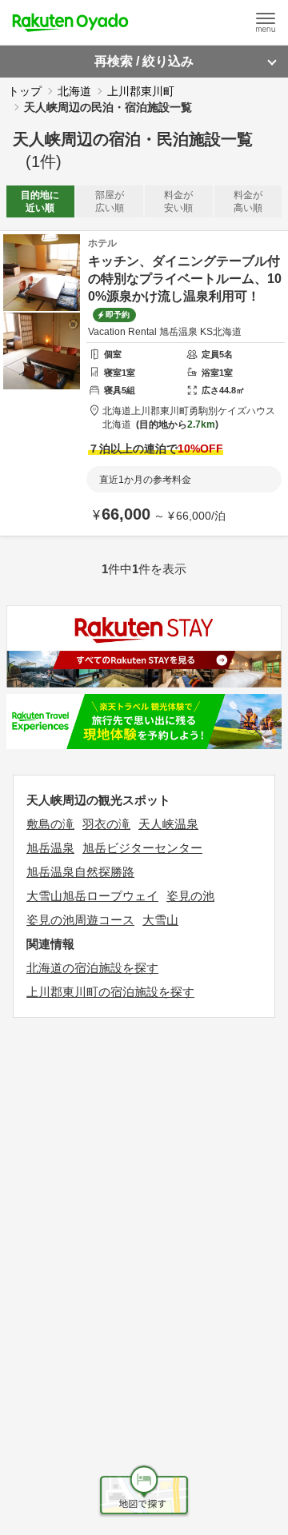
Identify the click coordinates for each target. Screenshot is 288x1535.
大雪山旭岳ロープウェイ (92, 896)
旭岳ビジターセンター (142, 848)
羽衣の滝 (106, 824)
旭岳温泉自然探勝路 (80, 872)
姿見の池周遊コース (80, 920)
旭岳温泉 (50, 848)
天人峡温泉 (168, 824)
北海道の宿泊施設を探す (92, 968)
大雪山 (160, 920)
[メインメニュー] (265, 22)
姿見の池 (190, 896)
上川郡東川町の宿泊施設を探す (110, 992)
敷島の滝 (50, 824)
